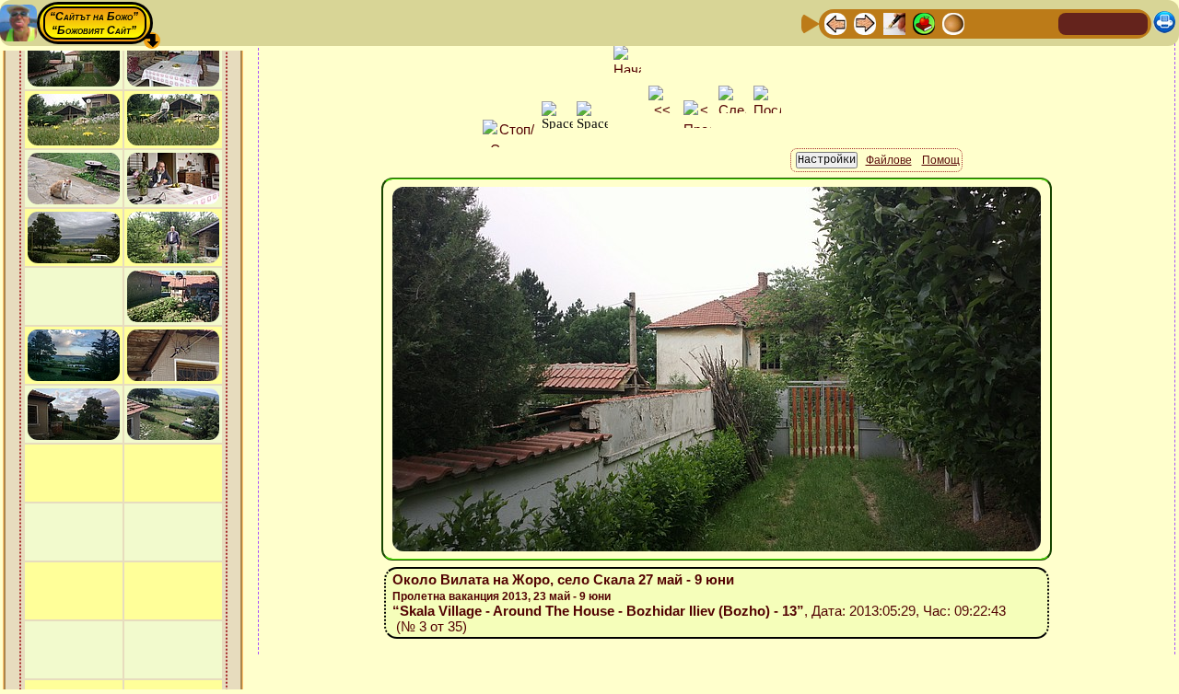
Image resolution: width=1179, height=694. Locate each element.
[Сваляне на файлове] (1012, 22)
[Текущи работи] (953, 22)
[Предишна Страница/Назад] (835, 22)
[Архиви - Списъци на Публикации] (894, 22)
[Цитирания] (924, 22)
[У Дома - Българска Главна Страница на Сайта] (1103, 22)
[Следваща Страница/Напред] (865, 22)
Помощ (941, 160)
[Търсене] (1042, 22)
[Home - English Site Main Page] (1133, 22)
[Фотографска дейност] (983, 22)
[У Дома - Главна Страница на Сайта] (1074, 22)
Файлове (889, 160)
